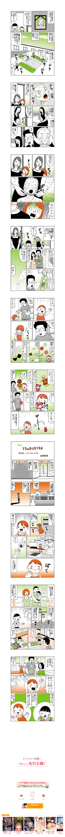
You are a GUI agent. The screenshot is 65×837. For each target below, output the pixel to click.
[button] (32, 394)
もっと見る (59, 815)
